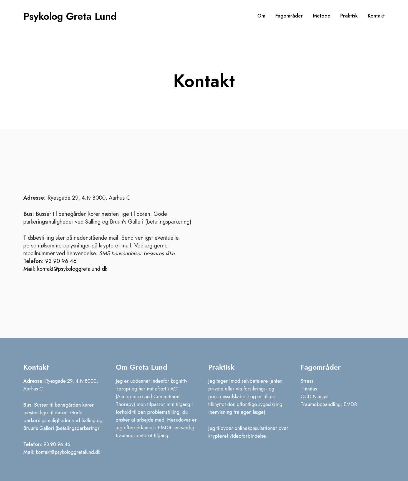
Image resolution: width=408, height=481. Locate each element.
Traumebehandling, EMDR (329, 404)
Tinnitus (309, 388)
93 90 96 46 (61, 261)
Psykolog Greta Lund (70, 16)
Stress (307, 381)
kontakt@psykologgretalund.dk (72, 269)
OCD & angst (315, 396)
